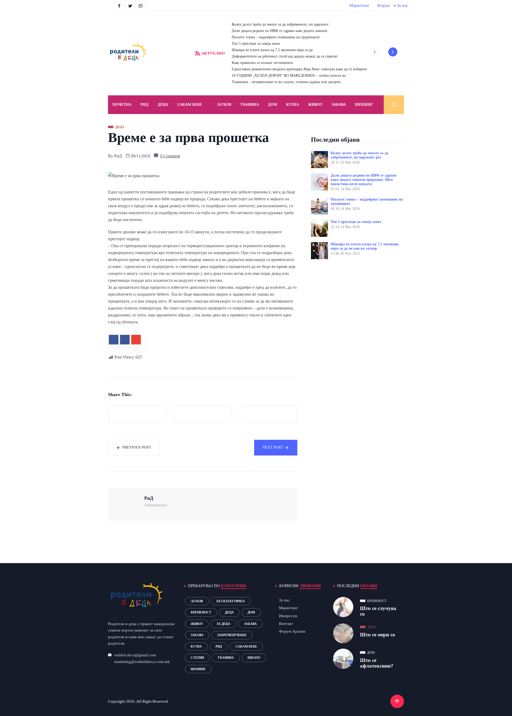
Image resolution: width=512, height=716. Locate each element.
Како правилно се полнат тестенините (262, 63)
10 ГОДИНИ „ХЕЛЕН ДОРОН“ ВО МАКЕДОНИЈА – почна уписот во (289, 76)
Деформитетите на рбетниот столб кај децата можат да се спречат (285, 56)
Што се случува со (378, 611)
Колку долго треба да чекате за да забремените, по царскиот (280, 24)
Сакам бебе (189, 105)
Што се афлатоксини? (376, 663)
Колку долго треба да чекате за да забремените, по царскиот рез (359, 155)
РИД (145, 105)
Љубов (224, 105)
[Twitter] (130, 5)
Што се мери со (377, 634)
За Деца (223, 624)
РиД (118, 156)
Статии (197, 658)
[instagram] (141, 5)
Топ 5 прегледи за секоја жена (256, 44)
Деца (229, 612)
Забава (338, 105)
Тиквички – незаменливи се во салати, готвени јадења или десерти (286, 82)
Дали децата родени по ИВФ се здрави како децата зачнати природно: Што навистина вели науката (363, 179)
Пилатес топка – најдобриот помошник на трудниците (276, 37)
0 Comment (170, 156)
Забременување (232, 635)
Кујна (292, 105)
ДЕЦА (163, 105)
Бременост (201, 612)
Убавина (249, 105)
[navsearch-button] (394, 104)
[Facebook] (119, 5)
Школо (253, 658)
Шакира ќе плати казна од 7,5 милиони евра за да (272, 50)
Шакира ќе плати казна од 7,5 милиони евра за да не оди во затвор (364, 246)
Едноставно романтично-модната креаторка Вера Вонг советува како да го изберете (299, 69)
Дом (272, 105)
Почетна (122, 105)
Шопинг (364, 105)
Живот (315, 105)
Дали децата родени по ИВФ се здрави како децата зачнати (279, 31)
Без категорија (231, 601)
